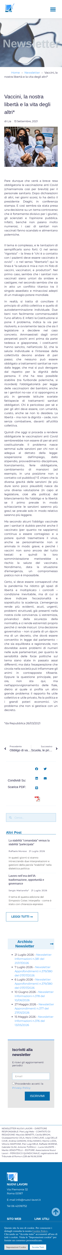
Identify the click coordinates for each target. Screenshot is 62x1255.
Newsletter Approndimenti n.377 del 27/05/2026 (34, 1008)
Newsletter (32, 72)
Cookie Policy (40, 1231)
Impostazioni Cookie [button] (16, 1247)
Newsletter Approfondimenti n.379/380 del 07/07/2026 (34, 971)
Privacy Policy (21, 1087)
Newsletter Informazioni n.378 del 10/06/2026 (34, 996)
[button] (53, 9)
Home (15, 72)
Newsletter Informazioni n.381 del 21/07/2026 (33, 959)
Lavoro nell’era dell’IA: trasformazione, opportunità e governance (26, 879)
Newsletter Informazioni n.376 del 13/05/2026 (34, 1021)
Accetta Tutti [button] (38, 1247)
